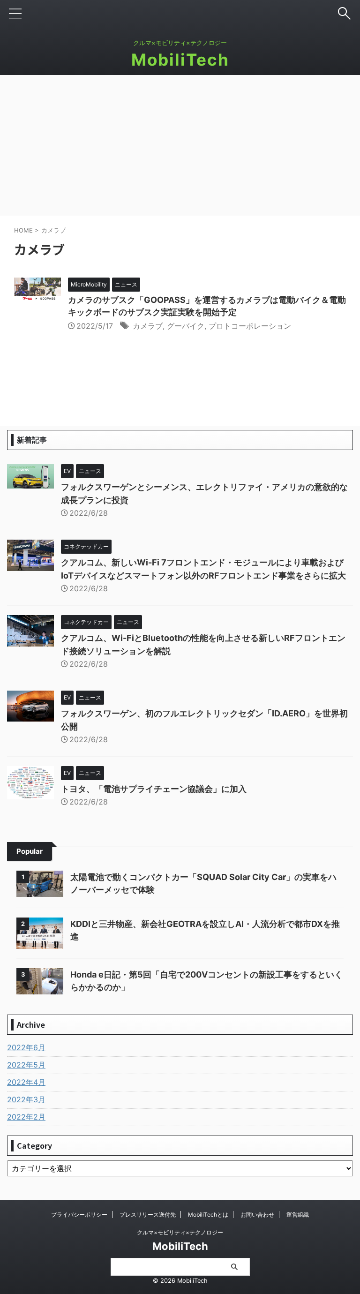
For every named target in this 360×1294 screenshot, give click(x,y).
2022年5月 (26, 1064)
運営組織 (297, 1214)
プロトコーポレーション (250, 326)
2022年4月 (26, 1082)
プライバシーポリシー (79, 1214)
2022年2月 (26, 1116)
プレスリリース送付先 (148, 1214)
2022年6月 (26, 1047)
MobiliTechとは (208, 1214)
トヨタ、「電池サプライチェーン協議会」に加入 (154, 789)
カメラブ (148, 326)
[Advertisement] (180, 145)
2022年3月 (26, 1099)
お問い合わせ (257, 1214)
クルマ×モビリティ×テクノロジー (180, 1232)
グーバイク (185, 326)
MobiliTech (180, 59)
